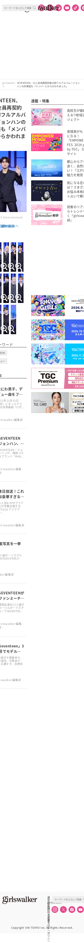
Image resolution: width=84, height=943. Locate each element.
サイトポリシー (48, 912)
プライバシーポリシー (48, 917)
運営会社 (48, 897)
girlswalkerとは (49, 902)
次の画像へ (10, 226)
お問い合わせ (48, 907)
